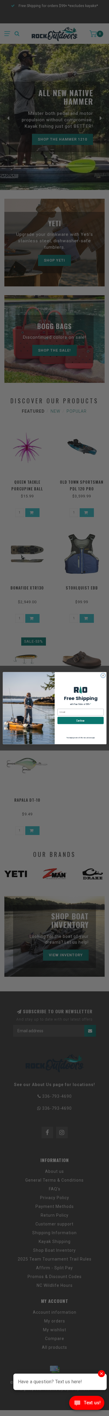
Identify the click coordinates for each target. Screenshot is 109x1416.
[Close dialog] (103, 675)
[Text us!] (87, 1404)
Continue (80, 720)
